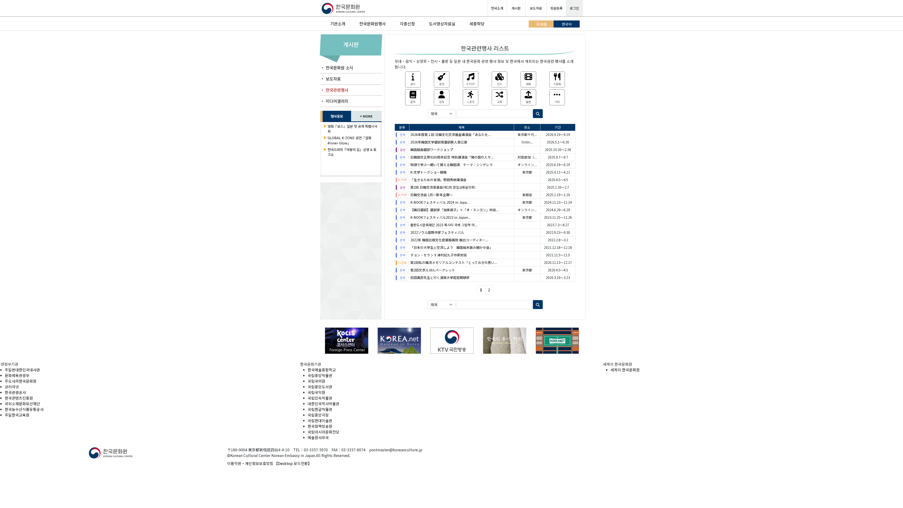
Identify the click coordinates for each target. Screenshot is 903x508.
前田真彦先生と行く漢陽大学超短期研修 (440, 277)
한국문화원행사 (372, 24)
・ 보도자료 (330, 79)
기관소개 (337, 24)
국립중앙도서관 (320, 386)
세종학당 (476, 24)
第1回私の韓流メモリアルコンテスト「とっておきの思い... (453, 262)
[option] (346, 341)
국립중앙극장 (318, 415)
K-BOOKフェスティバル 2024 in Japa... (440, 202)
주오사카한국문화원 (20, 381)
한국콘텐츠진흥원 (19, 398)
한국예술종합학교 (322, 370)
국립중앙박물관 (320, 375)
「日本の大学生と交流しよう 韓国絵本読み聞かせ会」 (451, 247)
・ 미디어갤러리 (334, 101)
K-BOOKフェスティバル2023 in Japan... (440, 217)
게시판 (516, 8)
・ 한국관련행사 (334, 90)
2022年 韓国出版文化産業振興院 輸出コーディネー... (449, 240)
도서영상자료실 (442, 24)
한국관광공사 (15, 392)
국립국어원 (316, 381)
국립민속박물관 (320, 398)
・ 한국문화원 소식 (336, 68)
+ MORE (366, 116)
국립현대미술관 (320, 420)
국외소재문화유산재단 (22, 403)
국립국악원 (316, 392)
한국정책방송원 (320, 426)
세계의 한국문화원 (625, 370)
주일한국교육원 (17, 415)
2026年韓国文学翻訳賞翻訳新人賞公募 (438, 142)
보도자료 (536, 8)
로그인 (574, 8)
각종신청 (407, 24)
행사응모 (337, 116)
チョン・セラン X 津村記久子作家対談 (438, 255)
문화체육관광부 (17, 375)
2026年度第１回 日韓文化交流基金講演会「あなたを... (450, 134)
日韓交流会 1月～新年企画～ (431, 194)
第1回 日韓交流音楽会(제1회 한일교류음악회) (442, 187)
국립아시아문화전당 (323, 432)
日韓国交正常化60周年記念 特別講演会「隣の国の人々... (452, 157)
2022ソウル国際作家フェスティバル (437, 232)
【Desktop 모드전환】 (293, 463)
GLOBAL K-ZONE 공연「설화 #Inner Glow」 (349, 140)
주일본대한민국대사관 (22, 370)
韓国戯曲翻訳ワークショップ (431, 149)
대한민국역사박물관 (323, 403)
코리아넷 (12, 386)
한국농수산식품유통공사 (24, 409)
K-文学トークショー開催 (428, 172)
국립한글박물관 (320, 409)
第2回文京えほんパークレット (432, 270)
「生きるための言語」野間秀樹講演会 (438, 179)
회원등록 (556, 8)
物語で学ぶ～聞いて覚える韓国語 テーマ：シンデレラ (451, 164)
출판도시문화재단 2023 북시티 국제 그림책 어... (443, 224)
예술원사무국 (318, 437)
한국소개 (497, 8)
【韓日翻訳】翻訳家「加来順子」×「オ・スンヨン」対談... (454, 209)
